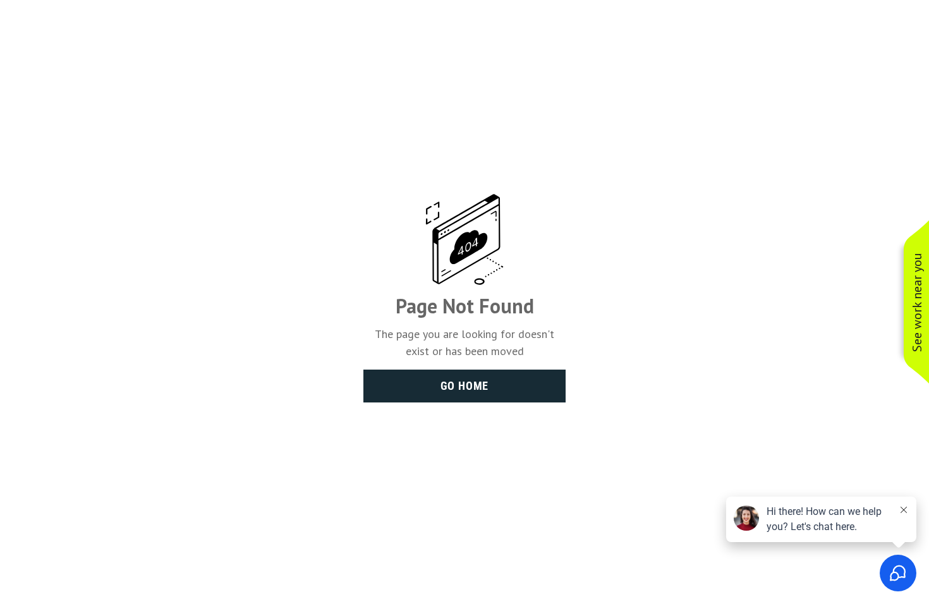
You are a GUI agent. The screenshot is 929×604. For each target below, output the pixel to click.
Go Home (464, 385)
